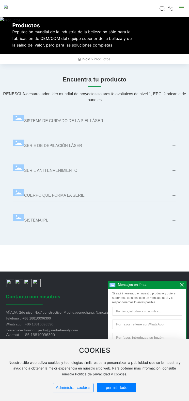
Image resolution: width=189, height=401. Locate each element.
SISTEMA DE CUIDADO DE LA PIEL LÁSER (63, 121)
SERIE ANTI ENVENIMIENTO (50, 170)
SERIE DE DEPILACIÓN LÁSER (53, 146)
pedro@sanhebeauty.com (58, 330)
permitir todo (116, 387)
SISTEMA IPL (36, 220)
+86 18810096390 (36, 318)
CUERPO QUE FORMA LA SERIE (54, 195)
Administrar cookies (73, 387)
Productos (26, 25)
